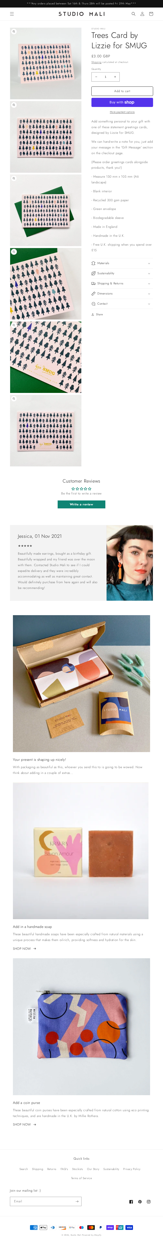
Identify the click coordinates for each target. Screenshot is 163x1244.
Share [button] (99, 314)
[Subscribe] (77, 1201)
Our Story (93, 1169)
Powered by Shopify (91, 1234)
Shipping (96, 62)
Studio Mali (76, 1234)
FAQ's (64, 1169)
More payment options (122, 112)
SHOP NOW (22, 948)
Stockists (77, 1169)
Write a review (81, 504)
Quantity (96, 69)
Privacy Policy (131, 1169)
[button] (12, 14)
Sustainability (111, 1169)
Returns (51, 1169)
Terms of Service (81, 1178)
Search (23, 1169)
